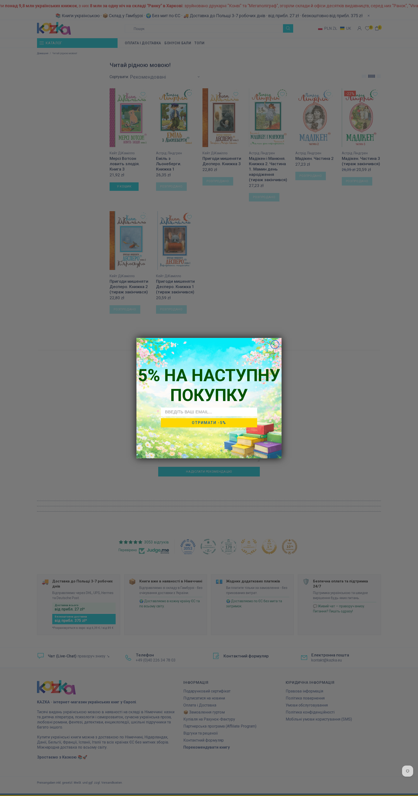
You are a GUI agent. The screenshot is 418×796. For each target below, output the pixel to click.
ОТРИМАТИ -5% (209, 422)
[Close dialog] (275, 344)
